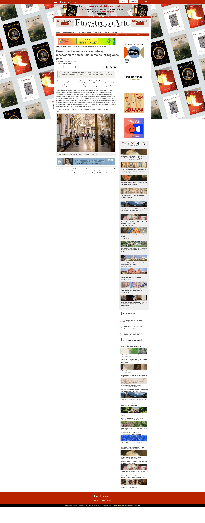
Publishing (118, 35)
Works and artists (69, 32)
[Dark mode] (115, 68)
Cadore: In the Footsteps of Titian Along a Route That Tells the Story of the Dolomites (134, 209)
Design (114, 32)
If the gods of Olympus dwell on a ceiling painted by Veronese (132, 196)
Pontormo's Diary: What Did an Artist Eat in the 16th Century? (134, 376)
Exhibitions (80, 35)
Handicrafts (108, 35)
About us (91, 16)
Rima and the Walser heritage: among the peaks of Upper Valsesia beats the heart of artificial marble (134, 249)
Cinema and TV (135, 35)
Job (122, 32)
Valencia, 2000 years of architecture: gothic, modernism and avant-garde (133, 263)
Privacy (119, 505)
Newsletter (100, 16)
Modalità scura (137, 505)
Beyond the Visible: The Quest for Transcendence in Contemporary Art (131, 433)
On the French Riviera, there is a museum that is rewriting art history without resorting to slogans (134, 170)
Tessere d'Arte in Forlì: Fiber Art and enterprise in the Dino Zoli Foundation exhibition (133, 289)
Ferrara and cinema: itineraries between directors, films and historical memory (131, 276)
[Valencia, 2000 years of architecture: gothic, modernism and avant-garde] (134, 258)
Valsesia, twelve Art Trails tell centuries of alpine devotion (134, 235)
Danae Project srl (113, 505)
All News (64, 35)
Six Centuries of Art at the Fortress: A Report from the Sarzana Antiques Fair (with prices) (133, 476)
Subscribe (133, 2)
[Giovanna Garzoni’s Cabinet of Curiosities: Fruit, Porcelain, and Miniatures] (134, 217)
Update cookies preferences (127, 505)
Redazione (60, 61)
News (58, 32)
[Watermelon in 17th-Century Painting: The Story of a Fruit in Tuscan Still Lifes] (134, 178)
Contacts (109, 16)
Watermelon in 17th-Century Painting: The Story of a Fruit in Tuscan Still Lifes (134, 183)
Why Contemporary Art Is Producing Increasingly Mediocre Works (131, 404)
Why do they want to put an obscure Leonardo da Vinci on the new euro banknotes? (134, 345)
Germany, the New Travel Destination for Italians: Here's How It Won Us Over (132, 419)
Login (123, 2)
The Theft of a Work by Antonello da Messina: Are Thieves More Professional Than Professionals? (134, 360)
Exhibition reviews (85, 32)
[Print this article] (107, 67)
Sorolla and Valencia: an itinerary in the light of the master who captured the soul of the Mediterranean (134, 303)
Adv (116, 16)
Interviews (89, 35)
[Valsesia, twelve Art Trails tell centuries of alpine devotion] (134, 230)
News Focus (98, 35)
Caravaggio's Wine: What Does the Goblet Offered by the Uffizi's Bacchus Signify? (132, 157)
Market (126, 35)
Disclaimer (68, 63)
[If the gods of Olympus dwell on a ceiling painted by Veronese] (134, 191)
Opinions (98, 32)
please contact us (66, 175)
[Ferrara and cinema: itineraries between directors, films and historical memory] (134, 271)
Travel (107, 32)
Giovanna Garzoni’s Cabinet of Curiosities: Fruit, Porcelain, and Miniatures (134, 222)
